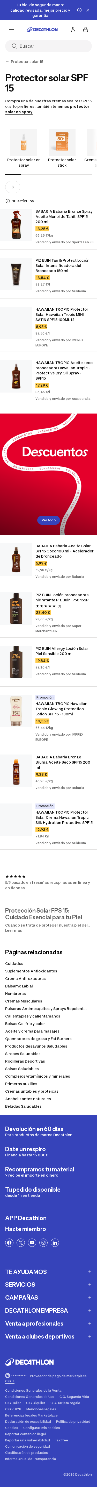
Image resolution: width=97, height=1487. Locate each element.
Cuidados (14, 963)
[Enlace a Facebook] (9, 1243)
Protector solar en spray (24, 162)
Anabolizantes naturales (28, 1099)
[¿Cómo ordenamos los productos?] (7, 201)
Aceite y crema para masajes (32, 1031)
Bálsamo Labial (19, 986)
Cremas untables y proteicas (31, 1091)
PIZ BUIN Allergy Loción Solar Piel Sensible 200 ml (62, 651)
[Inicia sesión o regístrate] (73, 29)
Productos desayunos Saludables (36, 1046)
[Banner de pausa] (79, 10)
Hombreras (15, 993)
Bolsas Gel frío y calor (25, 1023)
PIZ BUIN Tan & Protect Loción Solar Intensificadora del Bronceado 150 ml (62, 265)
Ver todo (49, 520)
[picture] (16, 225)
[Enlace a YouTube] (32, 1243)
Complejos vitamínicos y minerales (37, 1076)
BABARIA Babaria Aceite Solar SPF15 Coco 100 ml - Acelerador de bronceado (64, 551)
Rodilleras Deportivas (25, 1061)
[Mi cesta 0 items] (85, 29)
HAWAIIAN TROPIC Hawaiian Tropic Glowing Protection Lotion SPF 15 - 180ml (61, 708)
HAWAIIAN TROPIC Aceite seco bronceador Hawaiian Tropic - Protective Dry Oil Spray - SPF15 (64, 370)
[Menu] (11, 29)
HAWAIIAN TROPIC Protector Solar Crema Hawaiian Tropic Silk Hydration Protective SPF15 (64, 817)
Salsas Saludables (22, 1068)
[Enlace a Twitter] (21, 1243)
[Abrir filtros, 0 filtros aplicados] (12, 187)
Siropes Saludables (23, 1053)
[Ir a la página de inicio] (42, 29)
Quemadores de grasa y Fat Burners (38, 1038)
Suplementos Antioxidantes (31, 971)
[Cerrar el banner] (88, 10)
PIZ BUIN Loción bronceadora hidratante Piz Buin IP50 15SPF (63, 597)
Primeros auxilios (21, 1084)
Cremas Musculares (23, 1001)
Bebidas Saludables (23, 1106)
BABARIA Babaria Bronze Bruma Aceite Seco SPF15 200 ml (63, 762)
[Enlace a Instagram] (43, 1243)
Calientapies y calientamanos (32, 1016)
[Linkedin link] (55, 1243)
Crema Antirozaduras (25, 978)
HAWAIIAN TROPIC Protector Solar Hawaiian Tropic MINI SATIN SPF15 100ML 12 (62, 314)
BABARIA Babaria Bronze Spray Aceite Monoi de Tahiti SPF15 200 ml (64, 216)
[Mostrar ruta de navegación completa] (7, 62)
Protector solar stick (62, 162)
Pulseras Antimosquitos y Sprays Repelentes (46, 1008)
